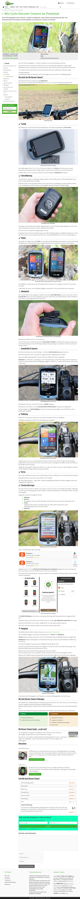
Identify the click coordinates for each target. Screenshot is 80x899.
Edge (70, 876)
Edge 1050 (61, 879)
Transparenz (8, 880)
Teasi (67, 891)
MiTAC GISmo (35, 563)
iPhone (55, 886)
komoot (64, 886)
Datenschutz (40, 829)
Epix (65, 881)
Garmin (60, 883)
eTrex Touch (71, 881)
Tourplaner (70, 891)
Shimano (67, 889)
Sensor (63, 889)
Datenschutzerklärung (10, 882)
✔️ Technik (6, 68)
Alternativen (6, 95)
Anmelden (48, 826)
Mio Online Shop (48, 82)
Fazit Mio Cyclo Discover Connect (9, 101)
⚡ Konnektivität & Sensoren (8, 76)
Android (55, 876)
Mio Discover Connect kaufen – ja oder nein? (10, 91)
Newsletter (7, 878)
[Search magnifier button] (60, 7)
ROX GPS (59, 889)
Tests (6, 7)
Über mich (7, 875)
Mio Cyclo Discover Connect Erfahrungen (8, 88)
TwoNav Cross (7, 99)
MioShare (29, 553)
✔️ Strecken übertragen (8, 83)
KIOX (61, 885)
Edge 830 (62, 878)
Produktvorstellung (68, 888)
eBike (66, 876)
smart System (62, 891)
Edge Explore (66, 879)
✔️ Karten (5, 81)
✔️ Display (6, 72)
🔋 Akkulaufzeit (6, 74)
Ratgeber (12, 7)
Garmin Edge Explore (8, 97)
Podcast (25, 7)
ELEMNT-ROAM (61, 881)
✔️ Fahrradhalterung (7, 70)
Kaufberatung (32, 7)
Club (37, 7)
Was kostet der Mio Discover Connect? (10, 66)
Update (56, 893)
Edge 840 (66, 878)
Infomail (29, 829)
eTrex (68, 881)
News (17, 7)
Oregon (55, 888)
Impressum (7, 884)
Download (75, 555)
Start (3, 10)
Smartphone (56, 891)
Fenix (55, 883)
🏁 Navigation (6, 85)
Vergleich (59, 893)
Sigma (70, 889)
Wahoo (63, 893)
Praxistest (6, 10)
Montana (68, 885)
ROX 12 (56, 889)
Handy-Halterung (71, 883)
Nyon (71, 885)
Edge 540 (57, 878)
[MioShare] (22, 558)
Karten (58, 885)
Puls (54, 889)
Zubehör (67, 893)
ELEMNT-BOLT (56, 881)
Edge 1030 (70, 878)
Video (21, 7)
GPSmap (65, 883)
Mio (42, 56)
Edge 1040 (56, 879)
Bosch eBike (61, 876)
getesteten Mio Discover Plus (52, 632)
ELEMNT (71, 879)
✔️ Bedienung (6, 78)
